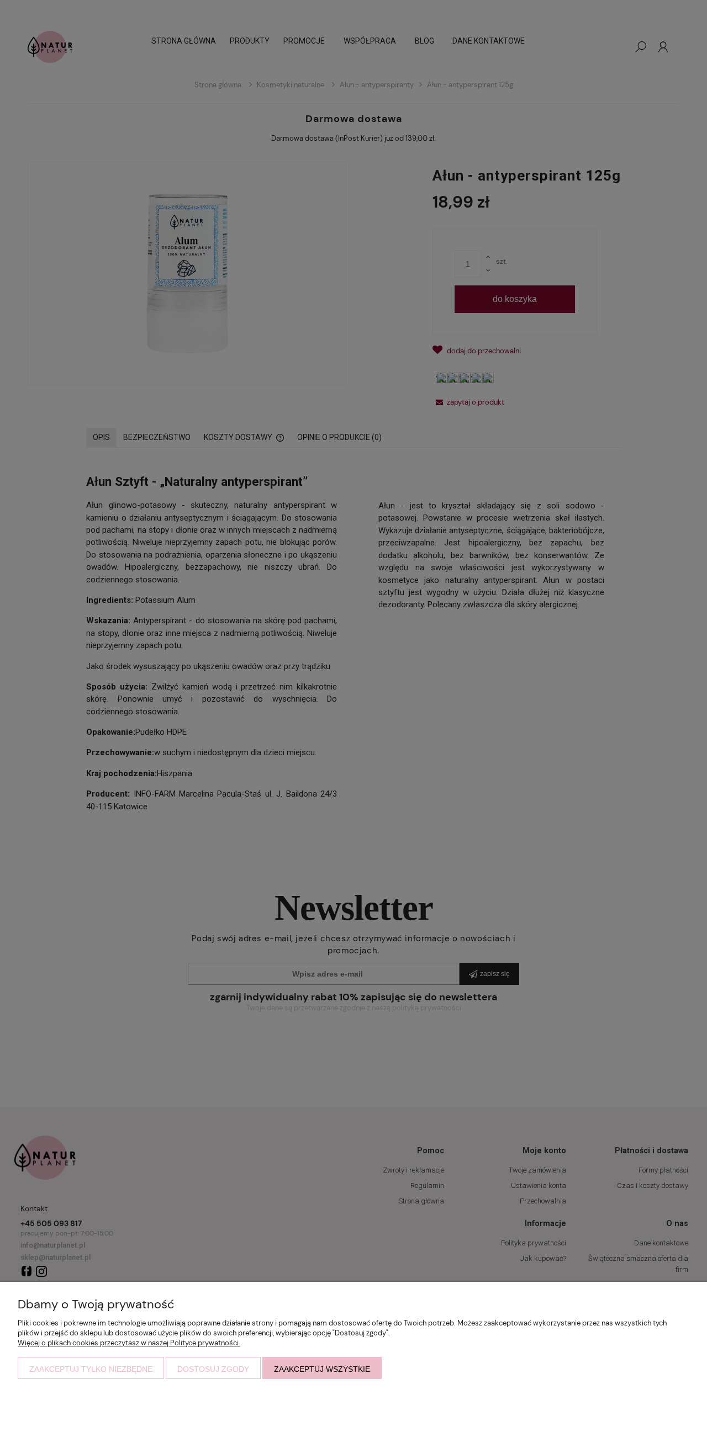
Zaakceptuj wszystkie (322, 1369)
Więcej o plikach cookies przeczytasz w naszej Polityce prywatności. (129, 1343)
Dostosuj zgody (213, 1369)
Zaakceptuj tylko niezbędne (90, 1369)
